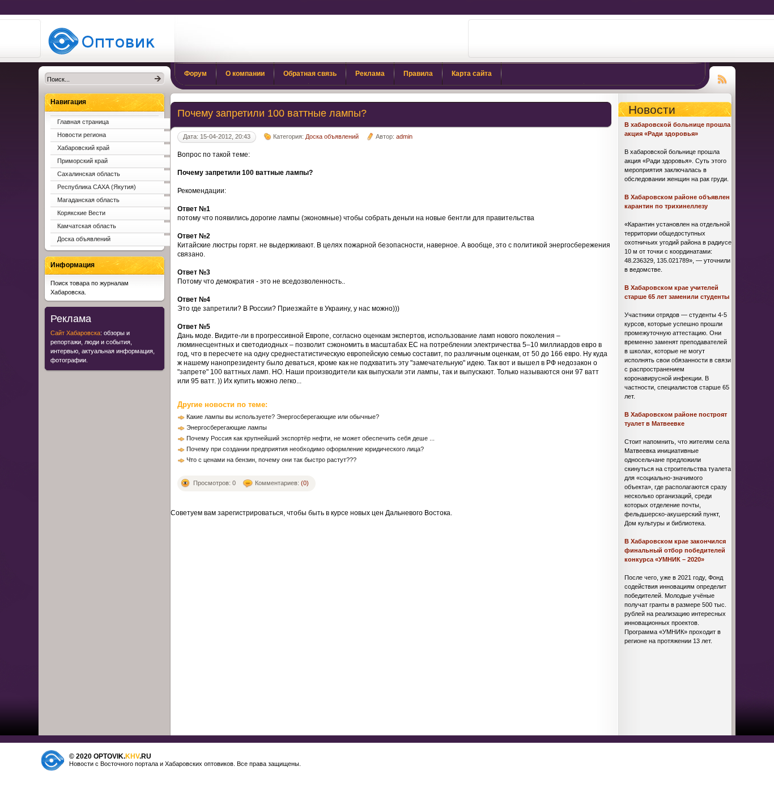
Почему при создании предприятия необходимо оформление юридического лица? (305, 449)
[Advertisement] (602, 38)
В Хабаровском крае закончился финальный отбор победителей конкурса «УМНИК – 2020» (675, 550)
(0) (305, 483)
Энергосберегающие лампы (226, 427)
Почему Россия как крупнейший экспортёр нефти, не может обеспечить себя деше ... (310, 438)
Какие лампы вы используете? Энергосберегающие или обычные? (282, 416)
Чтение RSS (722, 77)
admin (404, 136)
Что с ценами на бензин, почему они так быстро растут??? (271, 459)
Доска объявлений (332, 136)
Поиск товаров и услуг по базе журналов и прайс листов (105, 41)
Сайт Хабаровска (75, 332)
